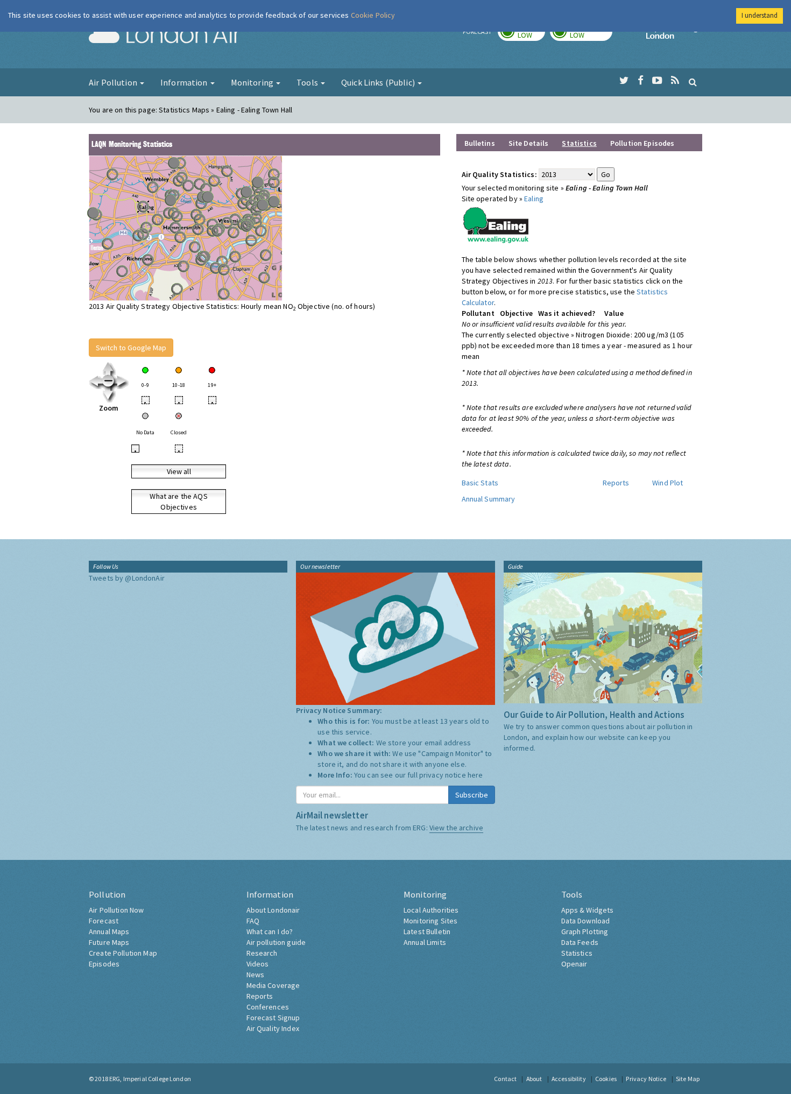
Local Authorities (431, 910)
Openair (574, 964)
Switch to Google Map (131, 347)
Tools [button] (308, 82)
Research (262, 953)
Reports (616, 483)
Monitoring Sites (430, 921)
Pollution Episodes (642, 143)
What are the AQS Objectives (178, 501)
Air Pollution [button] (114, 82)
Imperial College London (674, 35)
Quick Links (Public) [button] (378, 82)
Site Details (528, 143)
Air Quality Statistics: (499, 174)
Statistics (576, 953)
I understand (759, 15)
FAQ (252, 921)
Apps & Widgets (587, 910)
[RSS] (675, 81)
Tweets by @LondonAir (127, 578)
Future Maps (109, 942)
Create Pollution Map (123, 953)
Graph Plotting (585, 931)
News (255, 974)
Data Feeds (579, 942)
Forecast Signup (273, 1017)
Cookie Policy (373, 15)
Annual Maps (109, 931)
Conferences (267, 1007)
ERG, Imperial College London (150, 1079)
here (475, 775)
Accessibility (569, 1079)
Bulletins (479, 143)
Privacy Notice (646, 1079)
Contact (505, 1079)
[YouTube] (657, 81)
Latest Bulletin (427, 931)
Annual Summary (488, 499)
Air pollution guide (276, 942)
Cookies (606, 1079)
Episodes (104, 964)
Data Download (585, 921)
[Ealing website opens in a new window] (496, 223)
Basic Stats (480, 483)
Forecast (103, 921)
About (534, 1079)
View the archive (456, 827)
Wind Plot (667, 483)
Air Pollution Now (116, 910)
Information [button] (184, 82)
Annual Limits (425, 942)
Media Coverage (273, 985)
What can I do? (269, 931)
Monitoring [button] (253, 82)
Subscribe (471, 795)
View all (179, 471)
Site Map (688, 1079)
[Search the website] (692, 81)
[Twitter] (624, 81)
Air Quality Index (272, 1028)
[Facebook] (640, 81)
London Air (165, 35)
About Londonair (273, 910)
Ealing (533, 198)
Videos (257, 964)
